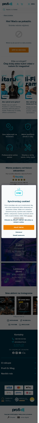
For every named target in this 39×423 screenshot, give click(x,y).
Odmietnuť (19, 232)
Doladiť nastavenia (19, 235)
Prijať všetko (19, 227)
